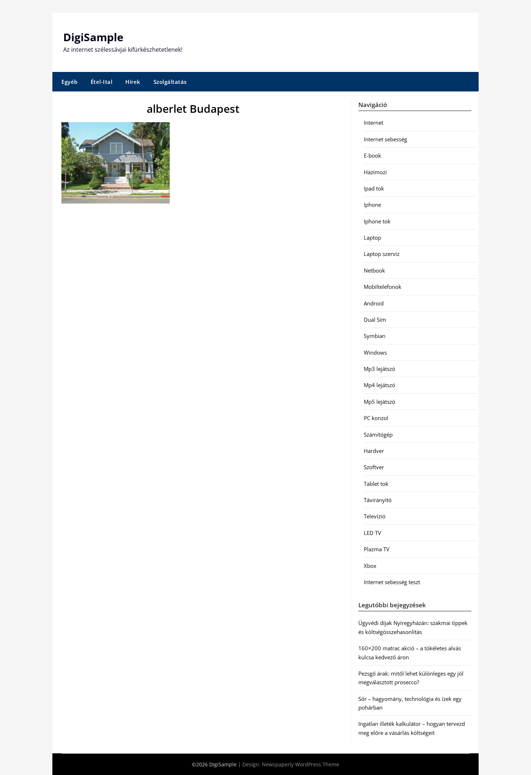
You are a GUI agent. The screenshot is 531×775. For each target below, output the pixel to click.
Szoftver (374, 467)
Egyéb (69, 81)
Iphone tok (377, 221)
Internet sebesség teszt (392, 582)
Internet (373, 122)
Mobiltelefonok (382, 286)
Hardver (374, 450)
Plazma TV (376, 549)
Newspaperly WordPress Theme (300, 764)
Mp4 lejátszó (379, 385)
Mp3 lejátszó (379, 368)
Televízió (374, 516)
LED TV (372, 532)
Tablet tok (376, 483)
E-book (372, 155)
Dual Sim (375, 319)
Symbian (374, 335)
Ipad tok (374, 188)
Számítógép (378, 434)
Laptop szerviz (382, 253)
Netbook (374, 270)
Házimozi (375, 172)
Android (374, 303)
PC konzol (376, 417)
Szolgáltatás (170, 81)
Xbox (370, 565)
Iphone (372, 204)
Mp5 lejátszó (379, 401)
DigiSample (93, 37)
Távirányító (378, 500)
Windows (375, 352)
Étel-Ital (102, 81)
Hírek (133, 81)
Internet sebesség (385, 139)
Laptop (372, 237)
